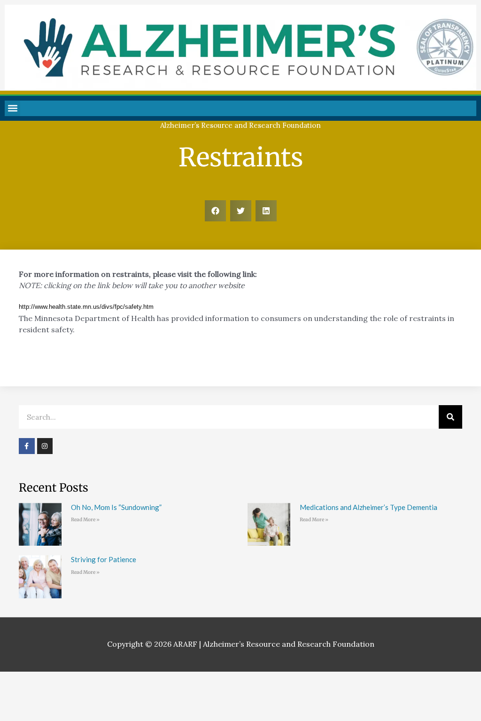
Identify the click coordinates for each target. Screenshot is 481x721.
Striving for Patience (103, 559)
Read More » (85, 520)
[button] (12, 108)
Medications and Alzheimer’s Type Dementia (368, 507)
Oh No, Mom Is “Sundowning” (116, 507)
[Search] (450, 417)
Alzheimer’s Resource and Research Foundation (240, 125)
